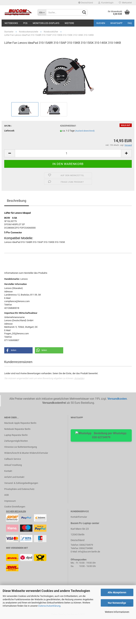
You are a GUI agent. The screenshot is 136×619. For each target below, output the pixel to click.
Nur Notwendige (117, 602)
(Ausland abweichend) (85, 131)
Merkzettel (126, 2)
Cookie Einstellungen (14, 506)
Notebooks (11, 23)
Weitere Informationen (117, 611)
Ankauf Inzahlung (13, 465)
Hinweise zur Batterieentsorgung (20, 447)
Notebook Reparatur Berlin (17, 429)
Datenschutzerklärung (49, 605)
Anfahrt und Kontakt (14, 477)
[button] (18, 350)
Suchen (100, 23)
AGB (6, 495)
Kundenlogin (107, 2)
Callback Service (12, 459)
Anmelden (79, 378)
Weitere (69, 23)
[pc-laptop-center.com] (18, 12)
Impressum (10, 501)
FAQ (130, 23)
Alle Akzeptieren (117, 592)
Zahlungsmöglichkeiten (16, 441)
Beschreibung (16, 200)
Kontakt (8, 471)
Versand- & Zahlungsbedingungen (21, 483)
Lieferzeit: (9, 130)
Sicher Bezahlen (16, 511)
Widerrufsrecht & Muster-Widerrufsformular (26, 453)
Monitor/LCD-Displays (46, 23)
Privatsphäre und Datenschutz (19, 489)
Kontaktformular (79, 517)
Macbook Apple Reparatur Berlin (20, 423)
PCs (25, 23)
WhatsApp (116, 23)
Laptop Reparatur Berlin (16, 435)
